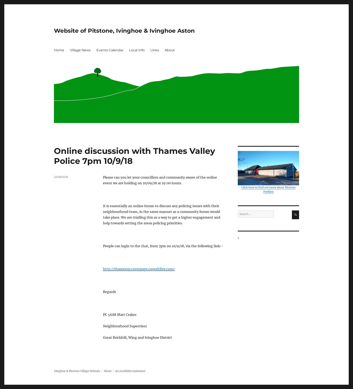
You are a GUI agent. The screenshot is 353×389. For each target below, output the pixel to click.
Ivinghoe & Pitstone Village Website (77, 371)
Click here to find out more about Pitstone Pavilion (268, 189)
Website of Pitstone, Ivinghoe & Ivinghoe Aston (124, 30)
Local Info (137, 50)
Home (59, 50)
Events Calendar (109, 50)
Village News (80, 50)
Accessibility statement (130, 371)
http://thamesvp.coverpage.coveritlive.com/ (139, 269)
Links (154, 50)
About (170, 50)
